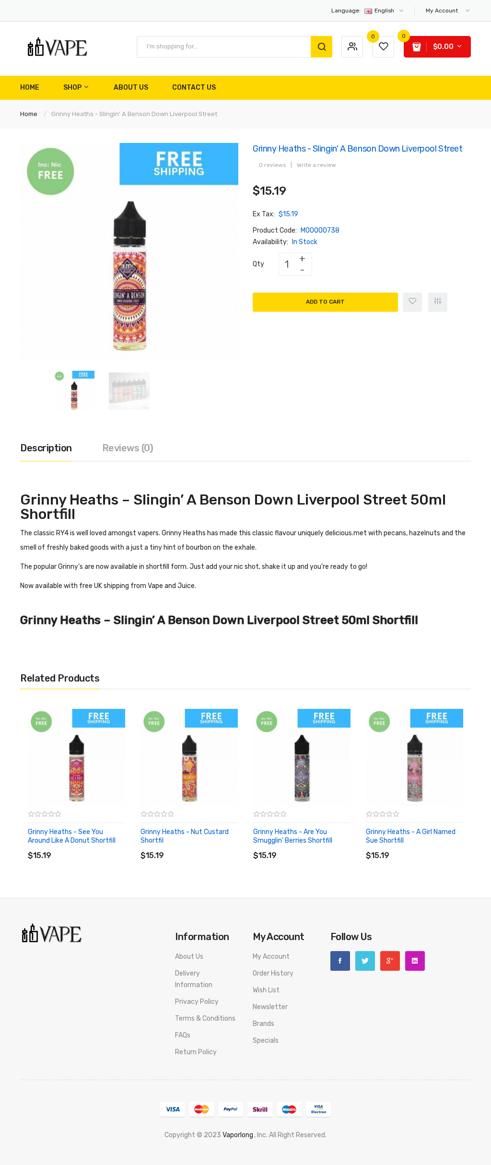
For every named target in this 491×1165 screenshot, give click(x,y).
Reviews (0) (127, 448)
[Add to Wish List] (412, 302)
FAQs (182, 1035)
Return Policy (196, 1052)
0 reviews (272, 165)
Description (46, 448)
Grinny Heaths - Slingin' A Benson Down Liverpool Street (134, 114)
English (363, 10)
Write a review (316, 165)
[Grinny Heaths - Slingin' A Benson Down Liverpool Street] (74, 391)
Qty (258, 264)
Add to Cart (325, 301)
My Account (271, 957)
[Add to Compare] (437, 302)
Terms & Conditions (205, 1018)
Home (28, 114)
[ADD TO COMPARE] (96, 845)
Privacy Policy (197, 1002)
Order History (273, 973)
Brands (263, 1024)
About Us (189, 957)
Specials (266, 1040)
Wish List (266, 990)
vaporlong (237, 1135)
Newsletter (270, 1007)
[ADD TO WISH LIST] (115, 845)
